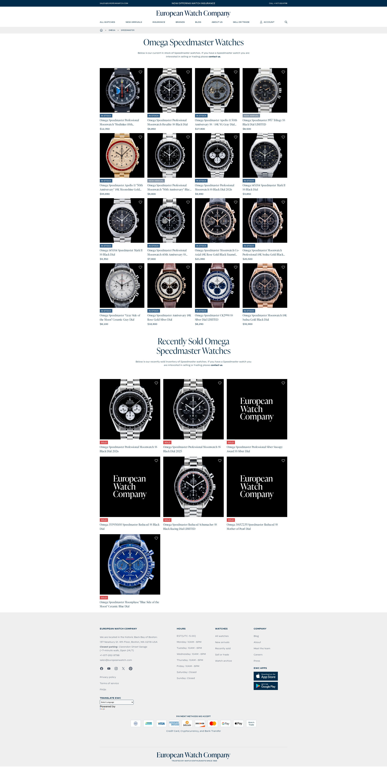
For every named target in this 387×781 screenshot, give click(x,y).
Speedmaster (127, 30)
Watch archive (223, 661)
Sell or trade (222, 654)
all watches (107, 22)
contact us (214, 56)
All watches (222, 636)
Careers (258, 654)
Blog (256, 636)
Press (257, 661)
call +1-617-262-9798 (278, 3)
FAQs (103, 689)
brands (180, 22)
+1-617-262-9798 (109, 655)
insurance (158, 22)
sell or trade (241, 22)
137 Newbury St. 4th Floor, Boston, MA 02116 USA (129, 642)
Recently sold (223, 648)
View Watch (122, 90)
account (269, 22)
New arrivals (222, 642)
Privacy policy (108, 677)
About (257, 642)
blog (198, 22)
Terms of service (109, 683)
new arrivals (134, 22)
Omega (112, 30)
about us (217, 22)
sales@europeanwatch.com (114, 3)
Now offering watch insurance (193, 3)
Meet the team (262, 648)
